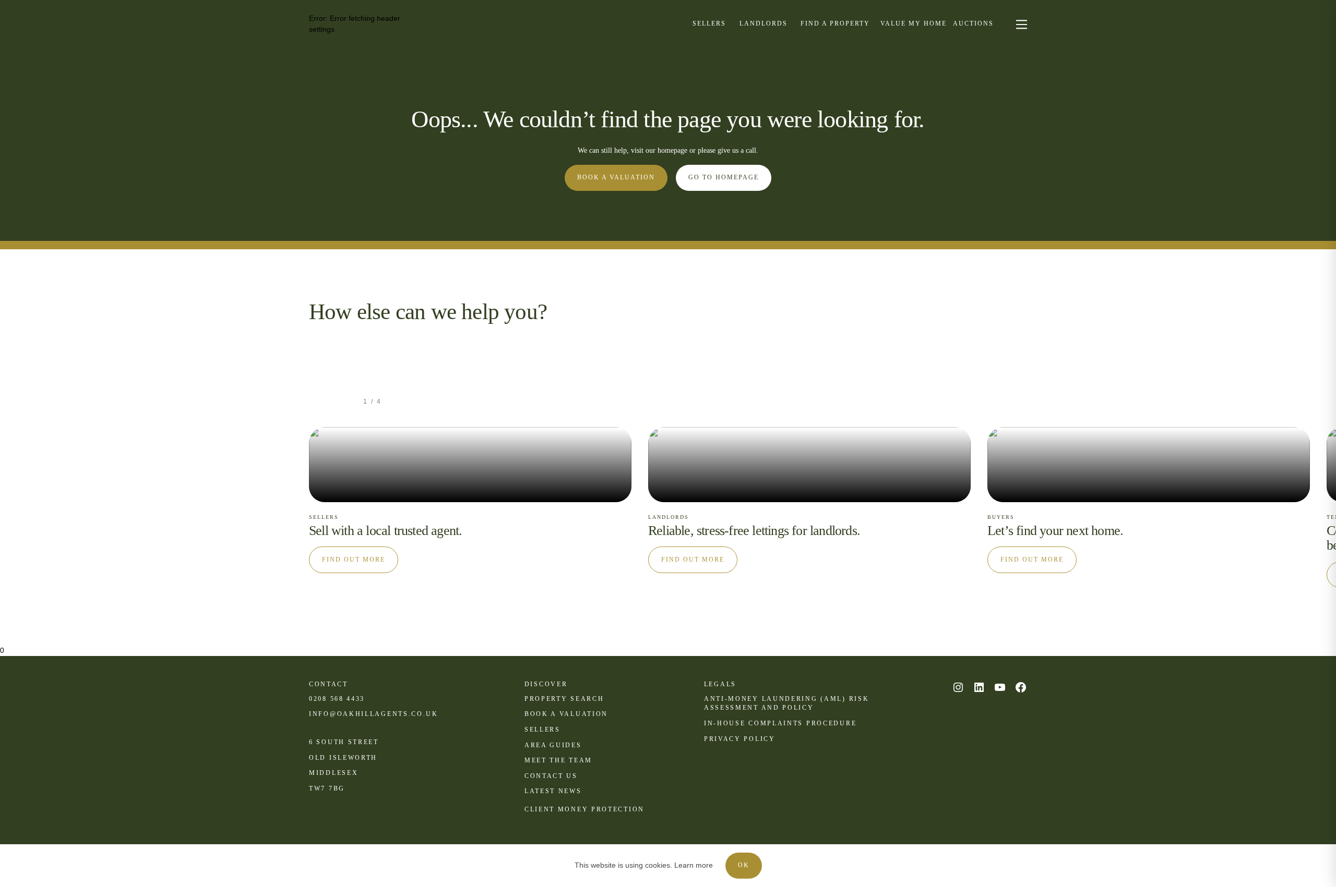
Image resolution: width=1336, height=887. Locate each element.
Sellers (542, 729)
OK (743, 865)
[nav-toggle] (1020, 23)
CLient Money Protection (584, 809)
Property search (564, 698)
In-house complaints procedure (780, 723)
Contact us (551, 776)
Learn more (693, 865)
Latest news (553, 791)
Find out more (353, 559)
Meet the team (558, 760)
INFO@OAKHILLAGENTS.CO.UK (373, 714)
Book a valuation (616, 177)
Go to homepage (723, 177)
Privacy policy (740, 739)
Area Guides (553, 745)
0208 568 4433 (337, 698)
